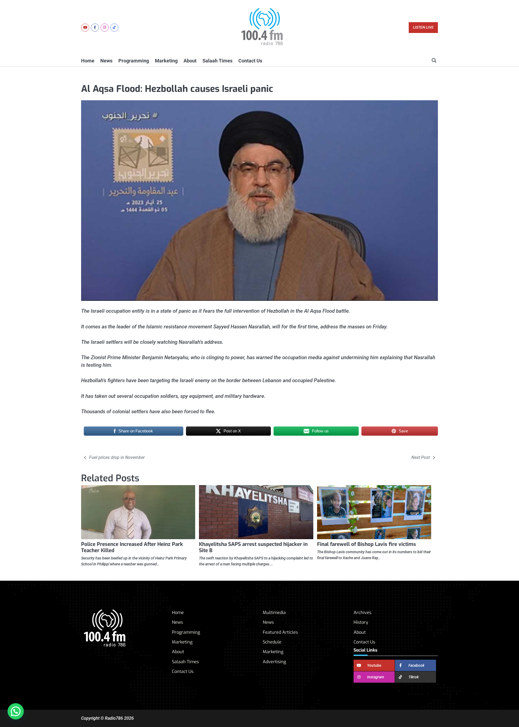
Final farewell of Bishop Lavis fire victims (366, 544)
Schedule (272, 642)
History (361, 622)
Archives (362, 612)
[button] (16, 711)
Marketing (166, 61)
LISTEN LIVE (423, 27)
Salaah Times (217, 61)
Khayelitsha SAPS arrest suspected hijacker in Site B (253, 547)
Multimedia (274, 612)
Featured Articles (280, 632)
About (190, 61)
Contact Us (250, 61)
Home (87, 61)
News (106, 61)
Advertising (274, 662)
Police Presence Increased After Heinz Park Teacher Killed (132, 547)
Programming (133, 61)
